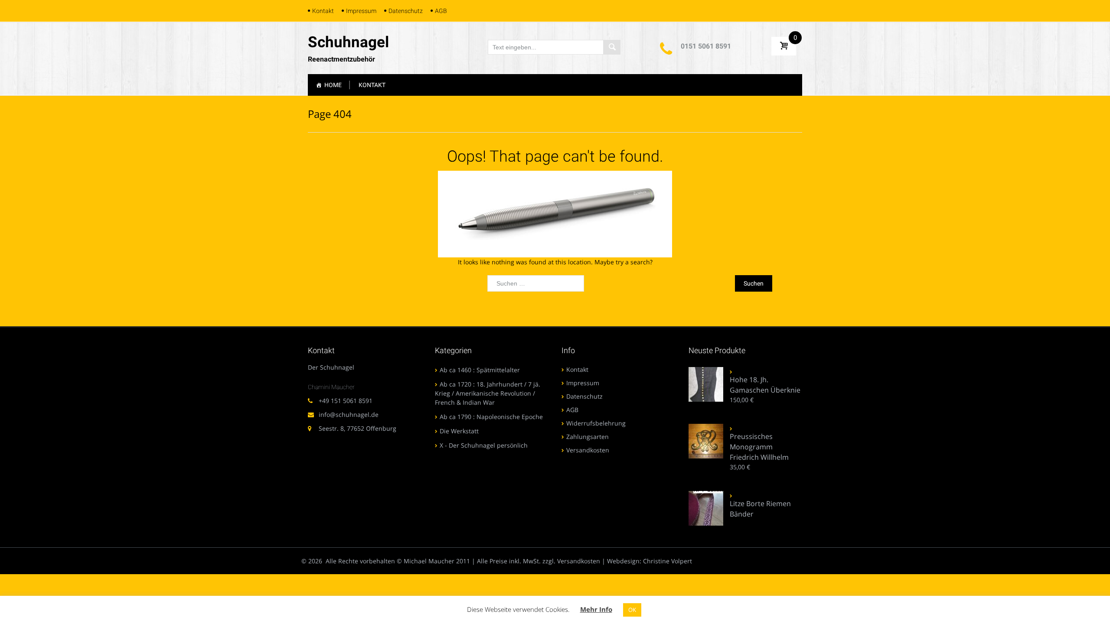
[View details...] (706, 384)
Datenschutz (405, 10)
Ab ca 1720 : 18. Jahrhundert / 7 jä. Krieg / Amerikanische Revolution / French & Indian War (487, 393)
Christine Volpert (667, 561)
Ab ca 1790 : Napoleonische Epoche (491, 417)
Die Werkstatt (459, 431)
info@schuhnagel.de (349, 414)
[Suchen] (611, 47)
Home (333, 84)
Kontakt (323, 10)
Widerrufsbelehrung (596, 423)
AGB (441, 10)
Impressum (361, 10)
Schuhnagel (348, 42)
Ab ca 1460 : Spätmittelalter (480, 370)
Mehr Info (596, 609)
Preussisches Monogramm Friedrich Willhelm (759, 447)
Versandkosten (587, 450)
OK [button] (632, 610)
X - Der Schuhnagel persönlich (484, 445)
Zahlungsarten (587, 436)
